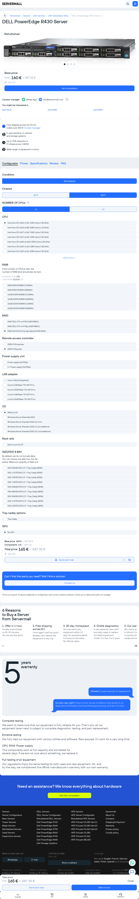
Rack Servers (8, 818)
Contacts (110, 818)
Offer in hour (104, 887)
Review (54, 163)
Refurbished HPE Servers (83, 818)
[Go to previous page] (5, 15)
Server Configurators (12, 815)
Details (131, 881)
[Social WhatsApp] (132, 863)
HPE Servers (77, 811)
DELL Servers (43, 811)
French (115, 858)
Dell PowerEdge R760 (47, 822)
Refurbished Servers (11, 829)
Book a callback (69, 862)
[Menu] (135, 3)
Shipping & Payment (115, 822)
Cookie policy (112, 832)
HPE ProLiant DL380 (80, 832)
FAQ (63, 163)
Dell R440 (52, 109)
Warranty (110, 825)
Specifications (39, 163)
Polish (103, 861)
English (107, 858)
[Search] (127, 3)
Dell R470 (7, 109)
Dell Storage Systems (47, 843)
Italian (97, 861)
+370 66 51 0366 (56, 853)
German (123, 858)
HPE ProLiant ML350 (81, 839)
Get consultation (69, 88)
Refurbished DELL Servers (49, 818)
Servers (5, 811)
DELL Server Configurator (49, 815)
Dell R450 (98, 109)
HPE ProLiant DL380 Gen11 (84, 822)
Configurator (10, 163)
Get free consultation (69, 795)
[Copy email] (67, 99)
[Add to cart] (129, 560)
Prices (24, 163)
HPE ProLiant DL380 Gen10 (84, 825)
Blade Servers (8, 825)
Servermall (111, 811)
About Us (110, 815)
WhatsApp (13, 859)
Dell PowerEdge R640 (47, 839)
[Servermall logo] (12, 4)
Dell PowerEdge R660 (47, 825)
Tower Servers (9, 822)
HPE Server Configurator (82, 815)
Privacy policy (112, 829)
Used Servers (8, 832)
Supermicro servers (11, 836)
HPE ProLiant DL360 (80, 836)
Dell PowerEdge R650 (47, 832)
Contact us (69, 583)
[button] (135, 646)
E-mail (34, 859)
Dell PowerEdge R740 (47, 836)
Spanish (111, 861)
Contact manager (32, 127)
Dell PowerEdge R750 (47, 829)
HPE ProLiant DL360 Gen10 (84, 829)
